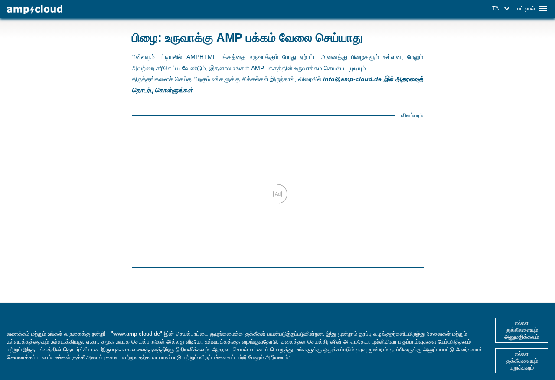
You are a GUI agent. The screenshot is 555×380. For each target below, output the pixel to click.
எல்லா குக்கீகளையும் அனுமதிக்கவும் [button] (521, 330)
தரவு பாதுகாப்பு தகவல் (318, 357)
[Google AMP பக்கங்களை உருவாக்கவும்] (34, 9)
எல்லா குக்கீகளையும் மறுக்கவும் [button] (522, 361)
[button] (502, 8)
